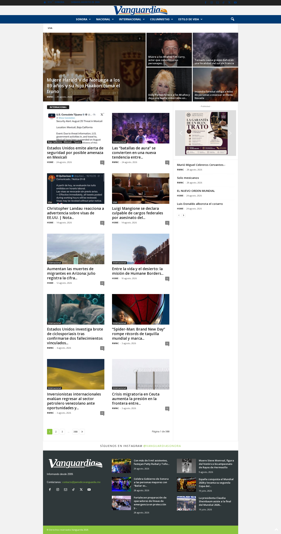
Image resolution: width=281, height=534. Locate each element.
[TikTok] (223, 3)
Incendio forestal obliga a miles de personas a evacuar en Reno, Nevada (214, 95)
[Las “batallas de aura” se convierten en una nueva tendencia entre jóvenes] (140, 128)
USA (50, 28)
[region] (205, 133)
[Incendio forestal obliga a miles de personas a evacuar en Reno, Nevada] (215, 84)
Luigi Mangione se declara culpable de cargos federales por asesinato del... (137, 213)
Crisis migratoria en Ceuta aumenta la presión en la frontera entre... (135, 399)
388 (75, 431)
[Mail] (217, 3)
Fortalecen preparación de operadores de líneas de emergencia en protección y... (150, 503)
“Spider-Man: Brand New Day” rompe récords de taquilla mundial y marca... (138, 334)
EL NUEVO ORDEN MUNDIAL (196, 191)
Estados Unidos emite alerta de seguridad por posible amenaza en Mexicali (75, 153)
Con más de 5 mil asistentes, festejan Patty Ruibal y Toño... (151, 462)
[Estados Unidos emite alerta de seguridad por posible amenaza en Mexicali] (75, 128)
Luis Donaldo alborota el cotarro (200, 204)
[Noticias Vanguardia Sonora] (140, 10)
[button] (232, 19)
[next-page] (183, 215)
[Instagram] (211, 3)
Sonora (81, 19)
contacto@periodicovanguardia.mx (81, 482)
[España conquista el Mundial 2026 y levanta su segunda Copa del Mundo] (186, 484)
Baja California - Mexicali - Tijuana (64, 142)
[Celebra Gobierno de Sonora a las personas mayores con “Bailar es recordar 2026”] (121, 484)
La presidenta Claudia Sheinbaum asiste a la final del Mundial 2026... (215, 501)
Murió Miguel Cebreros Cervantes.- (201, 165)
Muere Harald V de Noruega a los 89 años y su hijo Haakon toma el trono (83, 85)
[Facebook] (205, 3)
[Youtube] (235, 3)
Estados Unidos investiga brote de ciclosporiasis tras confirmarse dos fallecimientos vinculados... (75, 336)
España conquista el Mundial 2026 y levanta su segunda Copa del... (216, 482)
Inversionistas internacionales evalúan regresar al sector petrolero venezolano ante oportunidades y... (74, 401)
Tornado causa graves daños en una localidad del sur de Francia (214, 61)
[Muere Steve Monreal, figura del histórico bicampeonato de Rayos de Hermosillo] (186, 466)
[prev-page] (179, 215)
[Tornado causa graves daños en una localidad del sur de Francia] (215, 50)
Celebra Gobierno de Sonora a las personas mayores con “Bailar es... (151, 482)
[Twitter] (229, 3)
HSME (50, 162)
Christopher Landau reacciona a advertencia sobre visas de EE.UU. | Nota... (75, 213)
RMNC (50, 96)
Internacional (130, 19)
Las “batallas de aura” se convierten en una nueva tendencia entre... (134, 153)
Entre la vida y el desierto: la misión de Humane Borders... (137, 271)
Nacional (103, 19)
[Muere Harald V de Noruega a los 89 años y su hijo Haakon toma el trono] (94, 68)
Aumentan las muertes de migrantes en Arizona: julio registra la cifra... (71, 273)
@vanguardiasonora (162, 446)
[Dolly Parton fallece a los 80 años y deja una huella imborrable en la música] (169, 84)
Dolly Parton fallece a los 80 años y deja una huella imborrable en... (169, 96)
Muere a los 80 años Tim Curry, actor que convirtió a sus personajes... (166, 60)
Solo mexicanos (188, 178)
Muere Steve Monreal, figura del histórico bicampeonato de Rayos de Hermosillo (216, 464)
